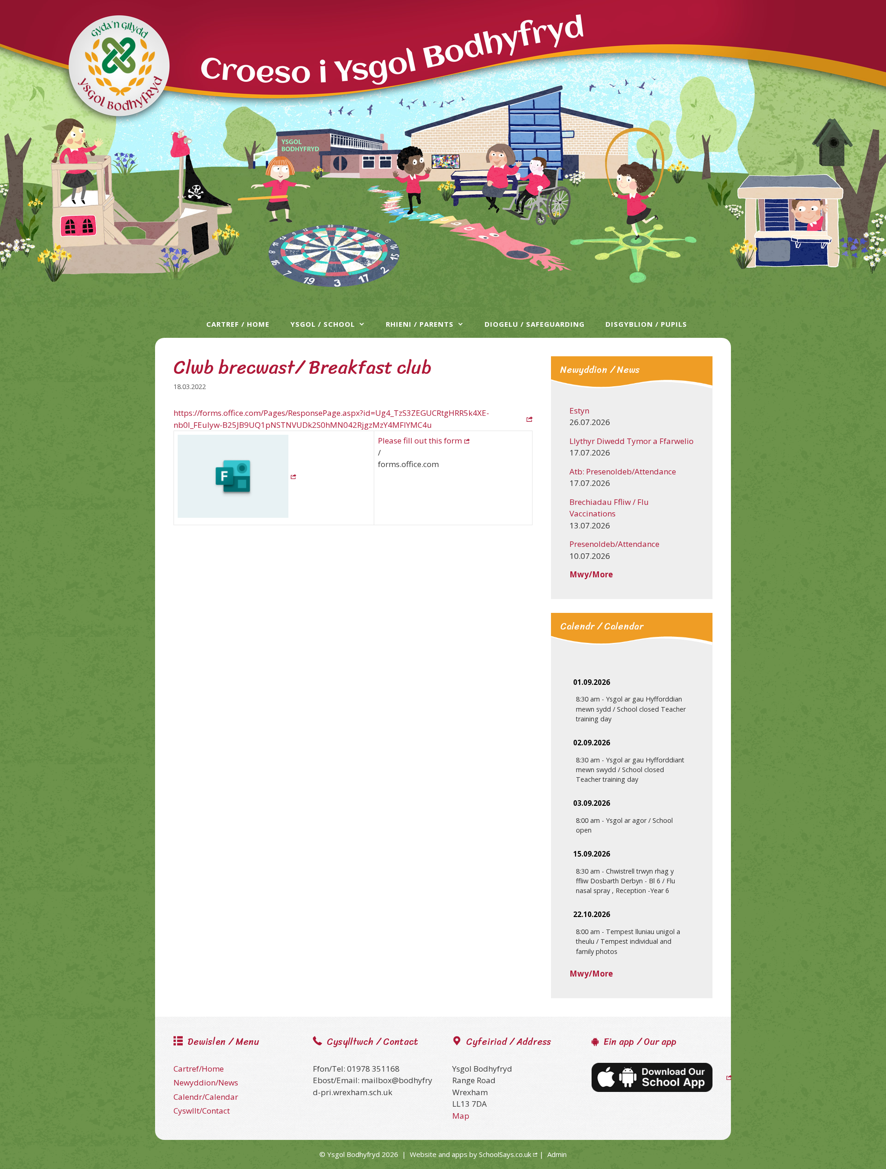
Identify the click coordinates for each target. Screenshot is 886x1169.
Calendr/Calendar (206, 1096)
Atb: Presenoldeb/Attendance (622, 471)
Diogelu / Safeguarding (535, 324)
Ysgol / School (322, 324)
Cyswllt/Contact (202, 1110)
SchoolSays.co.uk (505, 1154)
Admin (557, 1154)
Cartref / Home (237, 324)
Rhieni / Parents (420, 324)
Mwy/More (591, 574)
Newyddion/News (206, 1082)
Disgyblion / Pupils (646, 324)
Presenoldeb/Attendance (614, 544)
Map (460, 1115)
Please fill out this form (420, 440)
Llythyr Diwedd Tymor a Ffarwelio (631, 441)
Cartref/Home (199, 1068)
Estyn (579, 410)
